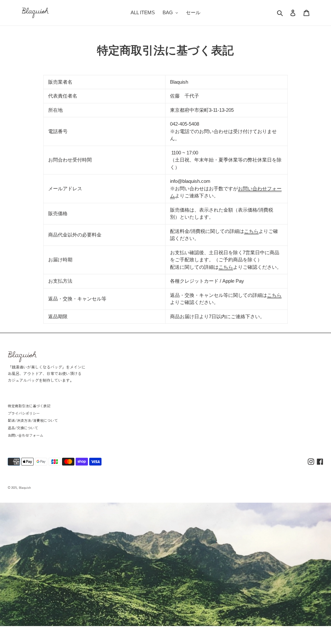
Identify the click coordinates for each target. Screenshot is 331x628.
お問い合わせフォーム (25, 435)
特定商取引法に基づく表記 (29, 405)
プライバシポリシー (24, 413)
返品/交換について (23, 427)
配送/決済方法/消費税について (33, 420)
